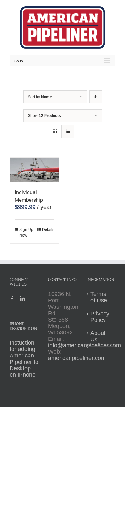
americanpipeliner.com (77, 358)
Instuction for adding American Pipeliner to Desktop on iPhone (24, 359)
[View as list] (68, 131)
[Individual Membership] (34, 170)
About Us (97, 336)
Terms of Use (98, 297)
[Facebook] (12, 298)
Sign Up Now (26, 232)
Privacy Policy (99, 317)
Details (48, 229)
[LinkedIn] (22, 298)
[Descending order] (95, 96)
